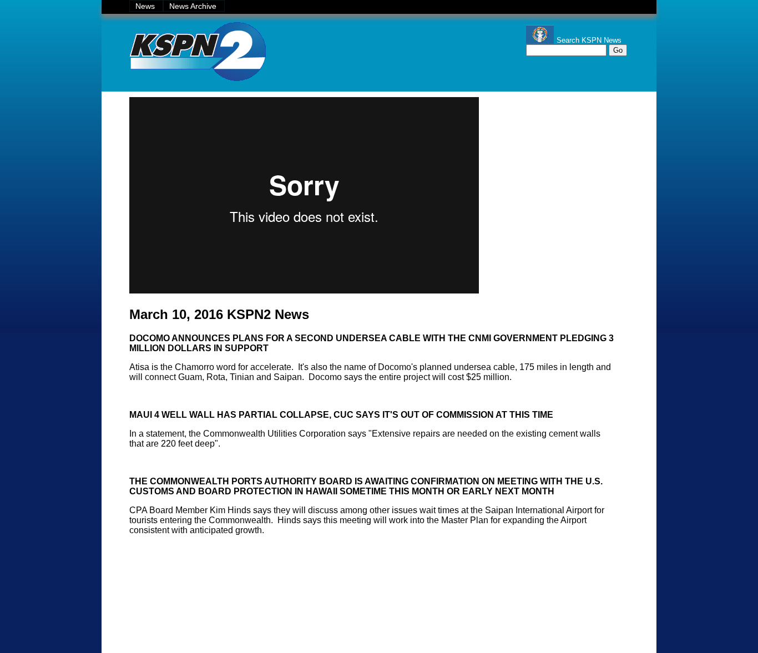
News (146, 6)
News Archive (194, 6)
